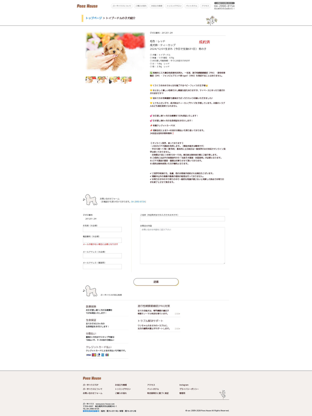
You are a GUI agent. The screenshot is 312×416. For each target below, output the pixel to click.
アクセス (205, 6)
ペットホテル (191, 6)
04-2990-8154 (138, 201)
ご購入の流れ (141, 6)
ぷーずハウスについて (122, 6)
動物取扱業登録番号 (91, 411)
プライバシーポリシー (189, 389)
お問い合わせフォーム (92, 393)
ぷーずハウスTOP (90, 385)
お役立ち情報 (156, 6)
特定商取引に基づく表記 (158, 393)
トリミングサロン (174, 6)
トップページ (94, 18)
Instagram (183, 385)
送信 (156, 282)
